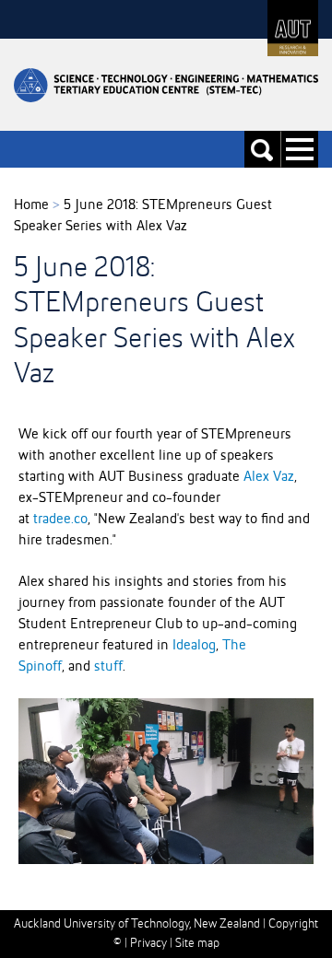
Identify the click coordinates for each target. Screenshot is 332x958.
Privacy (148, 943)
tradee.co (60, 519)
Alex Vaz (268, 477)
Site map (197, 943)
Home (31, 205)
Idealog (194, 645)
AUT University (292, 28)
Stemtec (166, 85)
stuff (108, 667)
